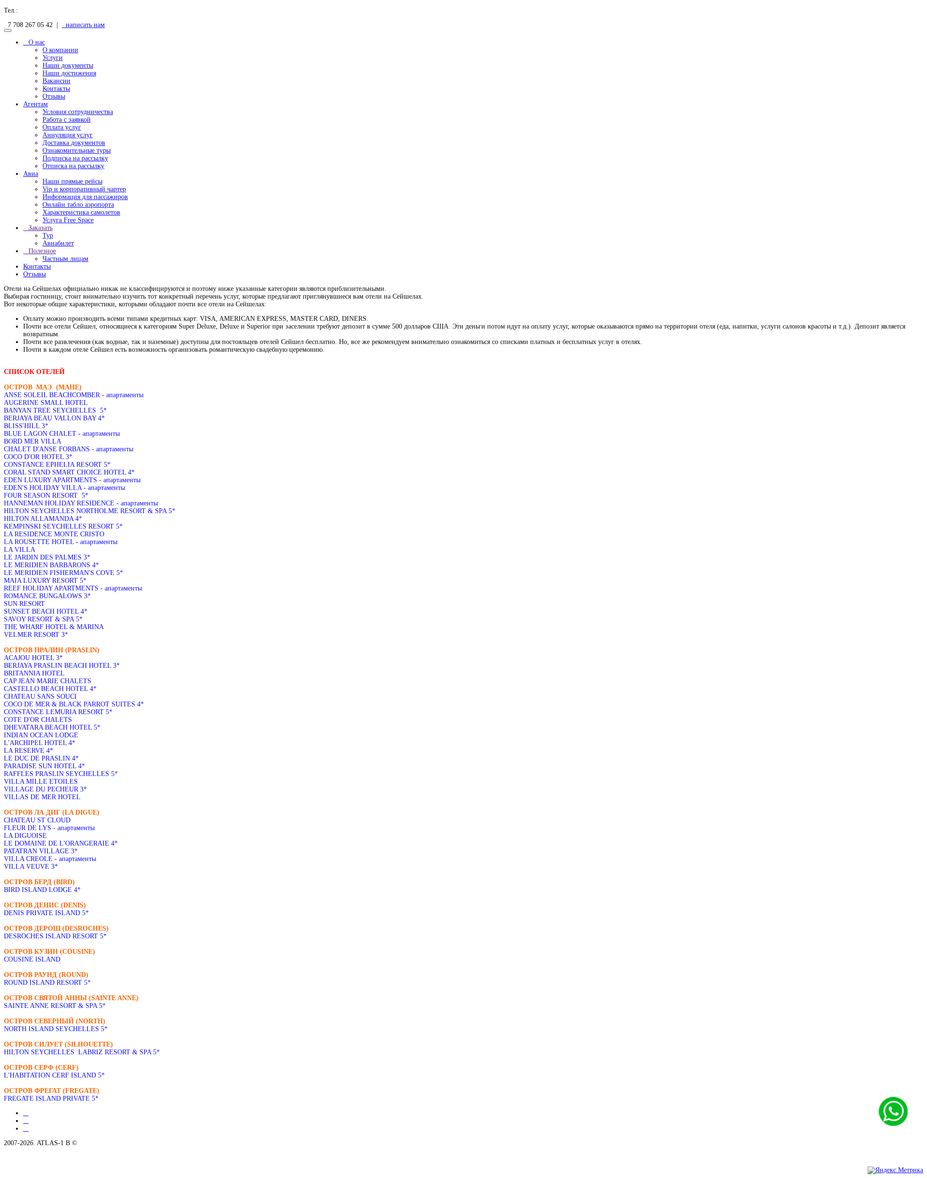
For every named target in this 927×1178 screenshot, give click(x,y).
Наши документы (67, 65)
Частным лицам (65, 258)
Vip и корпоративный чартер (84, 189)
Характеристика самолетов (81, 212)
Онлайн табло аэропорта (78, 204)
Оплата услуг (61, 127)
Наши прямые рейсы (72, 181)
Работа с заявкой (66, 119)
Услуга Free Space (68, 220)
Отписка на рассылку (73, 166)
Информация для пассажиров (85, 197)
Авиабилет (58, 243)
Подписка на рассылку (75, 158)
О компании (60, 50)
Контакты (56, 88)
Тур (47, 235)
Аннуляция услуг (67, 135)
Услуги (52, 57)
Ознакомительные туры (76, 150)
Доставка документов (73, 142)
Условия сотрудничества (77, 111)
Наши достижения (69, 73)
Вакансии (56, 81)
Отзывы (53, 96)
